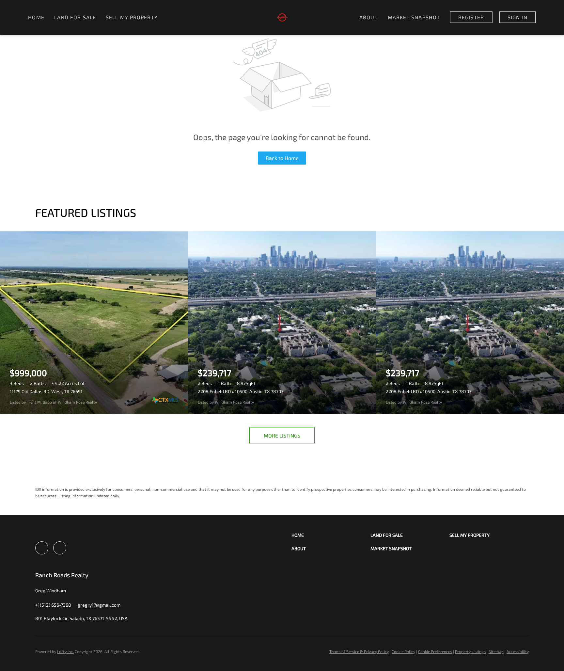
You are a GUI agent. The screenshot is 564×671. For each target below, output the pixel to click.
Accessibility (518, 651)
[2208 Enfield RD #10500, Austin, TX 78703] (282, 322)
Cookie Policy (403, 651)
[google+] (59, 547)
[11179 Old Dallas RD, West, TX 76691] (94, 322)
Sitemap (496, 651)
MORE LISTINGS (282, 435)
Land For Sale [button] (75, 17)
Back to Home (282, 158)
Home (36, 17)
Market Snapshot (414, 17)
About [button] (368, 17)
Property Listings (470, 651)
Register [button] (471, 17)
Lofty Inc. (65, 651)
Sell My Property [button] (132, 17)
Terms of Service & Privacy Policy (359, 651)
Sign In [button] (517, 17)
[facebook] (41, 547)
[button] (330, 535)
